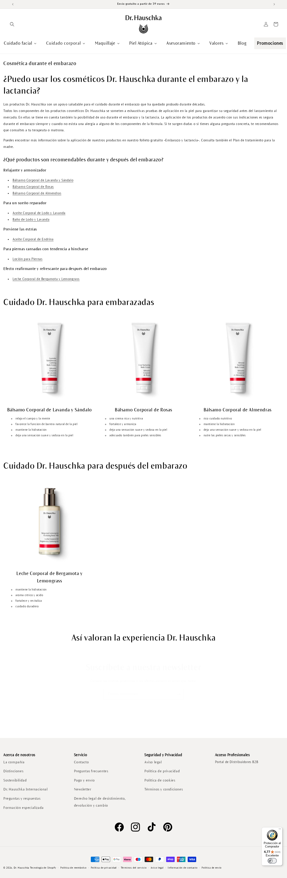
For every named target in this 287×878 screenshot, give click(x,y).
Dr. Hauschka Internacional (25, 789)
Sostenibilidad (15, 780)
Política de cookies (159, 780)
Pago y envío (84, 780)
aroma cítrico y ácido (29, 595)
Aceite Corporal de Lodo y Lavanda (39, 213)
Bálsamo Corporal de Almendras (37, 193)
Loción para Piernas (27, 259)
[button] (12, 24)
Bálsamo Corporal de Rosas (33, 187)
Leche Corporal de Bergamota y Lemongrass (46, 279)
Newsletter (82, 789)
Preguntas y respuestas (21, 798)
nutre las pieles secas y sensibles (225, 435)
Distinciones (13, 771)
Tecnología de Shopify (43, 867)
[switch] (272, 860)
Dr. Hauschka (21, 867)
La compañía (14, 762)
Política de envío (212, 867)
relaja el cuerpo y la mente (32, 418)
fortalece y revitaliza (28, 600)
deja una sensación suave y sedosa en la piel (44, 435)
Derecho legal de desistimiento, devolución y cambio (100, 802)
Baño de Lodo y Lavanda (31, 219)
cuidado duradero (27, 606)
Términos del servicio (134, 867)
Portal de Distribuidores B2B (236, 762)
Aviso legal (153, 762)
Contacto (81, 762)
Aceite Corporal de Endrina (33, 239)
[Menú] (280, 830)
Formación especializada (23, 807)
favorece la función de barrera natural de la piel (46, 424)
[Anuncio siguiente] (274, 4)
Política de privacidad (162, 771)
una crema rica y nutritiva (126, 418)
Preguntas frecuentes (91, 771)
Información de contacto (182, 867)
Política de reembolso (73, 867)
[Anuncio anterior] (13, 4)
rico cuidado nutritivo (218, 418)
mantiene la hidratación (31, 429)
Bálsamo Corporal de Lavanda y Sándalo (43, 180)
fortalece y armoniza (122, 424)
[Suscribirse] (179, 694)
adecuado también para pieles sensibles (135, 435)
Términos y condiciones (163, 789)
